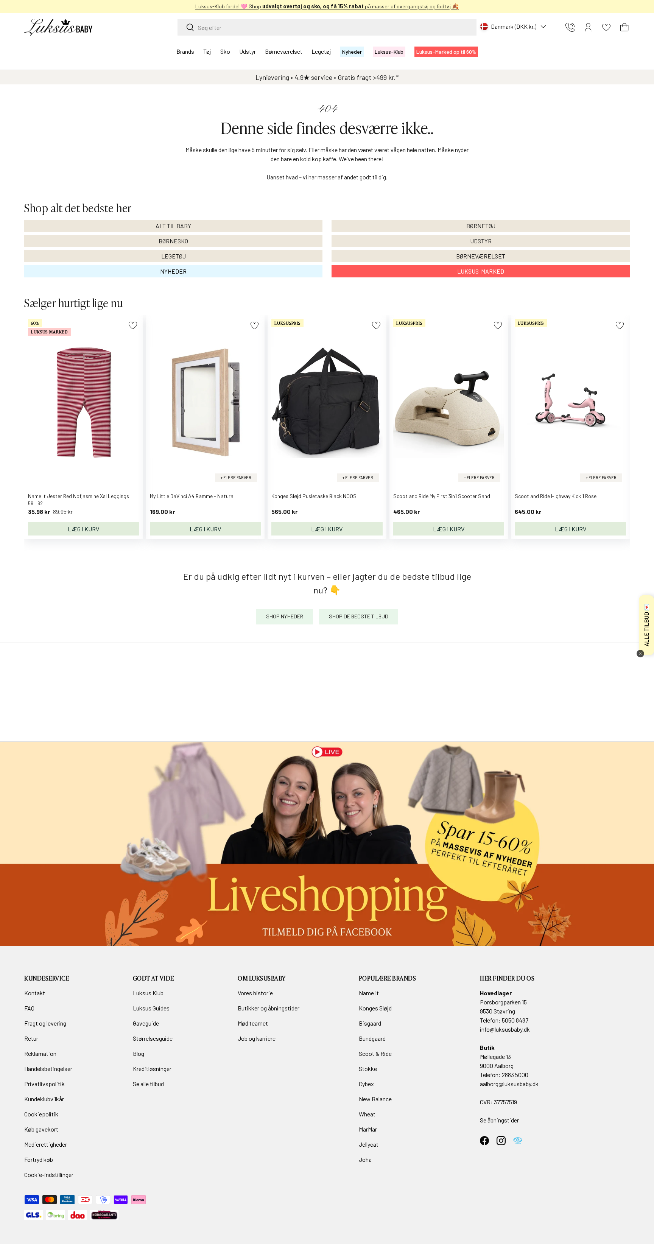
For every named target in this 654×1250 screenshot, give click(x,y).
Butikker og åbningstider (268, 1008)
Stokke (368, 1068)
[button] (624, 27)
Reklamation (40, 1053)
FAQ (29, 1008)
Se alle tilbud (148, 1083)
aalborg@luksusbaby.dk (509, 1083)
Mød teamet (253, 1023)
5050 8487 (515, 1020)
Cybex (366, 1083)
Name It (369, 992)
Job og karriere (257, 1038)
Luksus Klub (148, 992)
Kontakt (34, 992)
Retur (31, 1038)
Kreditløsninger (152, 1068)
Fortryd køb (38, 1159)
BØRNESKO (173, 240)
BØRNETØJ (480, 225)
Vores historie (255, 992)
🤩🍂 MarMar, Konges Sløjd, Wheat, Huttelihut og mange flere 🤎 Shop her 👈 (327, 6)
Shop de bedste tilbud (358, 616)
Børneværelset (283, 51)
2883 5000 (515, 1074)
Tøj (207, 51)
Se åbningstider (499, 1120)
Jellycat (368, 1144)
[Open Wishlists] (606, 27)
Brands (185, 51)
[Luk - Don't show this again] (640, 653)
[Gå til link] (327, 844)
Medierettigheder (45, 1144)
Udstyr (247, 51)
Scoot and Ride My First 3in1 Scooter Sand (441, 496)
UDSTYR (481, 240)
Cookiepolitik (41, 1114)
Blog (138, 1053)
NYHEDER (173, 271)
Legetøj (321, 51)
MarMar (368, 1129)
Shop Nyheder (284, 616)
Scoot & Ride (375, 1053)
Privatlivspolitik (44, 1083)
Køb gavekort (41, 1129)
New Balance (375, 1098)
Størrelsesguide (153, 1038)
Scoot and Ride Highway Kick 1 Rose (555, 496)
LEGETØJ (173, 256)
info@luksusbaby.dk (505, 1029)
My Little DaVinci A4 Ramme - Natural (192, 496)
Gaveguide (146, 1023)
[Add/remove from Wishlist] (133, 325)
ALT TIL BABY (173, 225)
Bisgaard (370, 1023)
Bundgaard (372, 1038)
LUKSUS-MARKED (480, 271)
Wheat (367, 1114)
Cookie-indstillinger (48, 1174)
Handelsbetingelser (48, 1068)
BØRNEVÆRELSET (480, 256)
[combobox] (327, 27)
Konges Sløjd (375, 1008)
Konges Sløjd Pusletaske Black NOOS (314, 496)
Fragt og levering (45, 1023)
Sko (225, 51)
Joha (365, 1159)
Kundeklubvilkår (44, 1098)
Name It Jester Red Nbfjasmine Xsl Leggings (78, 496)
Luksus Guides (151, 1008)
